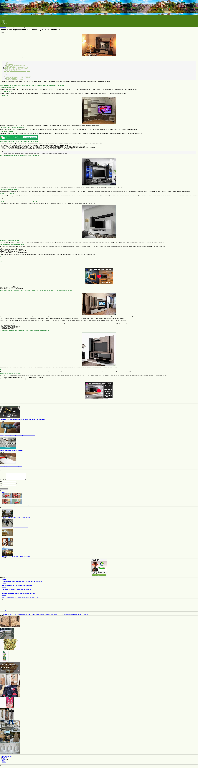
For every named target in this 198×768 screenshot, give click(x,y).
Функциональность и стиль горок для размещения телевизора (16, 68)
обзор (1, 401)
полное (40, 614)
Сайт (1, 485)
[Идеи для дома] (4, 9)
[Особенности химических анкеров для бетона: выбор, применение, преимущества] (7, 719)
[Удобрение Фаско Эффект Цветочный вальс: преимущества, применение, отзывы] (4, 661)
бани (0, 614)
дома (18, 614)
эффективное (86, 614)
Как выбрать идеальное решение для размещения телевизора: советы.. (18, 76)
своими (71, 614)
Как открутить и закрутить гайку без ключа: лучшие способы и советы (17, 435)
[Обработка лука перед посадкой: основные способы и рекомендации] (10, 673)
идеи (20, 614)
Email (1, 483)
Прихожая (4, 20)
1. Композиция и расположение (12, 62)
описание (25, 614)
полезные (37, 614)
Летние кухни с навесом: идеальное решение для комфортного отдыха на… (16, 556)
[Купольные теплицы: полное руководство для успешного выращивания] (7, 516)
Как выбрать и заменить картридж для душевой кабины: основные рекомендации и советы (22, 419)
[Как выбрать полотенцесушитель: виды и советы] (10, 684)
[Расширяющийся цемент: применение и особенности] (10, 730)
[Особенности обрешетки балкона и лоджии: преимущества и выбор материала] (7, 638)
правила (42, 614)
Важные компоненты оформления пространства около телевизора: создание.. (19, 61)
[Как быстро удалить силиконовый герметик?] (8, 464)
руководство (68, 614)
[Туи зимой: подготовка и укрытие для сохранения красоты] (10, 742)
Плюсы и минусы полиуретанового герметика (11, 450)
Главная (1, 27)
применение (56, 614)
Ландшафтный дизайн (6, 756)
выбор (9, 614)
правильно (45, 614)
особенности (31, 614)
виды (6, 614)
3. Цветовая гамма (9, 64)
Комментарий (3, 479)
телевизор (4, 401)
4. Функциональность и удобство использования (15, 65)
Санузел (3, 22)
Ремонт (3, 21)
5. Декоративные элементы (11, 66)
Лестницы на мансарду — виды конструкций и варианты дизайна (20, 151)
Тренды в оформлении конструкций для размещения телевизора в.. (17, 77)
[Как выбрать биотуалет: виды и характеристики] (7, 545)
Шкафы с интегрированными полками (13, 72)
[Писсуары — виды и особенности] (10, 753)
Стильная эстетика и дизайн (11, 70)
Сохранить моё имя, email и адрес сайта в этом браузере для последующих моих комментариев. (19, 487)
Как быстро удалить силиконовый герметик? (11, 466)
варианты (3, 614)
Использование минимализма (12, 78)
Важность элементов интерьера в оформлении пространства (16, 67)
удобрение (80, 614)
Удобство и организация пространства (13, 69)
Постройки (4, 19)
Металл (7, 75)
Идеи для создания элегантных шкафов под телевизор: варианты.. (17, 71)
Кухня (3, 760)
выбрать (12, 614)
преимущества (50, 614)
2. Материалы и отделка (10, 63)
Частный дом (4, 23)
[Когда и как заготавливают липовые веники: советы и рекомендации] (10, 650)
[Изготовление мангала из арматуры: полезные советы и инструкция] (7, 526)
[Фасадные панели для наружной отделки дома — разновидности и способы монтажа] (10, 627)
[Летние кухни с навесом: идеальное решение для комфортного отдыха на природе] (7, 555)
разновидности (61, 614)
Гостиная (4, 16)
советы (74, 614)
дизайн (16, 614)
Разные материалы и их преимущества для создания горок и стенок (17, 73)
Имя (1, 481)
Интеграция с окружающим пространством (14, 79)
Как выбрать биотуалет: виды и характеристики (11, 546)
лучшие (22, 614)
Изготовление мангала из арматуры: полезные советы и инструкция (15, 527)
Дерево (7, 74)
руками (65, 614)
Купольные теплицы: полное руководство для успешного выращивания (16, 517)
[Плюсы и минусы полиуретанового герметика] (8, 448)
